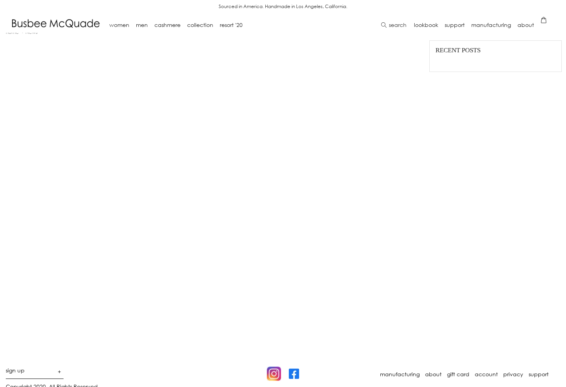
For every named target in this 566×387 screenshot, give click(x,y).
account (486, 374)
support (539, 374)
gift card (458, 374)
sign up (33, 372)
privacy (513, 374)
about (433, 374)
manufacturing (400, 374)
